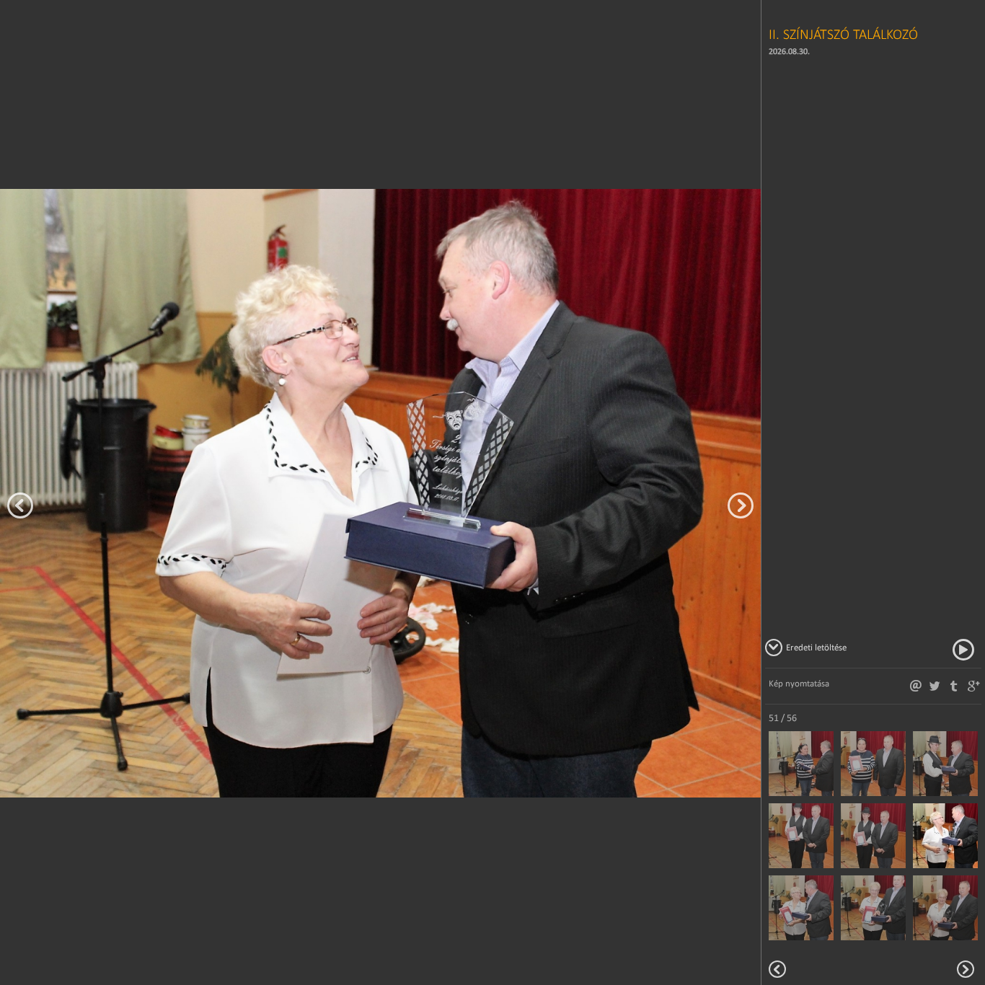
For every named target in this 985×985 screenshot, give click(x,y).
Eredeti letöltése (816, 647)
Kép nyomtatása (799, 683)
